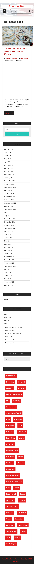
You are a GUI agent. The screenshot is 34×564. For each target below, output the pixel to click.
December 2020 (9, 219)
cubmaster (18, 419)
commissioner (11, 407)
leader (21, 438)
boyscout (21, 382)
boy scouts (21, 388)
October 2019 (9, 263)
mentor (20, 457)
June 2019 (8, 275)
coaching (16, 400)
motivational (10, 469)
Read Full (9, 113)
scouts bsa (19, 519)
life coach (10, 457)
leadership (10, 444)
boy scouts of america (14, 394)
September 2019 (10, 266)
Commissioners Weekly (13, 327)
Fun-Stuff (8, 336)
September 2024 (10, 187)
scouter (22, 494)
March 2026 (8, 165)
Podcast (7, 320)
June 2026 (8, 155)
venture (17, 537)
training (23, 531)
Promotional (9, 340)
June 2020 (8, 238)
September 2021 (10, 209)
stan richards (22, 525)
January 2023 (9, 193)
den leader (22, 432)
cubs (20, 425)
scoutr (8, 519)
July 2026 (7, 152)
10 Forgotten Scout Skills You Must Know (15, 51)
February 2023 (9, 190)
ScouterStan (17, 6)
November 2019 (9, 260)
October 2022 (9, 200)
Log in (6, 299)
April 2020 (7, 244)
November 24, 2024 (11, 58)
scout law (9, 513)
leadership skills (12, 450)
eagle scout (10, 438)
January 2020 (9, 253)
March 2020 (8, 247)
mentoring (9, 463)
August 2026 (8, 149)
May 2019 (7, 279)
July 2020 (7, 234)
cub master (10, 425)
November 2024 (9, 181)
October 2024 (9, 184)
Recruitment (9, 343)
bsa (7, 400)
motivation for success (14, 481)
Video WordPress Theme (11, 559)
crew (8, 419)
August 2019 (8, 269)
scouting (22, 500)
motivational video (12, 475)
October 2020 (9, 225)
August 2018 (8, 285)
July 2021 (7, 215)
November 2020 (9, 222)
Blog (5, 314)
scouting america (12, 506)
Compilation (9, 330)
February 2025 (9, 174)
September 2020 (10, 228)
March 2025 (8, 171)
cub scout (9, 432)
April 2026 (7, 162)
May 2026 (7, 159)
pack (8, 488)
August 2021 (8, 212)
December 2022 (9, 197)
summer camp (11, 531)
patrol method (11, 494)
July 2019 (7, 272)
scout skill (10, 525)
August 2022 (8, 206)
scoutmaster (22, 513)
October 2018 (9, 282)
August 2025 (8, 168)
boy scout (9, 388)
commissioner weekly (13, 413)
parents (16, 488)
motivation (20, 463)
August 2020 (8, 231)
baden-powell (11, 376)
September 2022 (10, 203)
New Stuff (7, 317)
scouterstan (10, 500)
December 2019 (9, 257)
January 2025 (9, 178)
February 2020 (9, 250)
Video (6, 323)
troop (8, 537)
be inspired (10, 382)
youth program (11, 544)
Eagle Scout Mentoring (13, 333)
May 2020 (7, 241)
